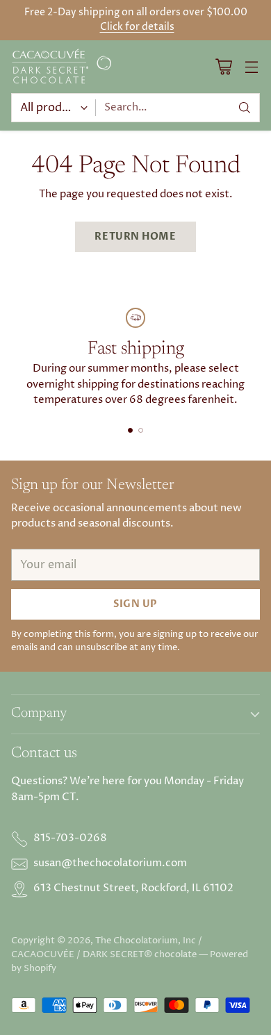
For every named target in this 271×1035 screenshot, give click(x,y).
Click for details (137, 27)
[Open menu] (251, 66)
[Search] (244, 107)
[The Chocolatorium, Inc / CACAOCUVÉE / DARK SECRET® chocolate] (63, 66)
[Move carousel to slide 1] (130, 430)
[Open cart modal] (223, 66)
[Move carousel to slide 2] (140, 430)
